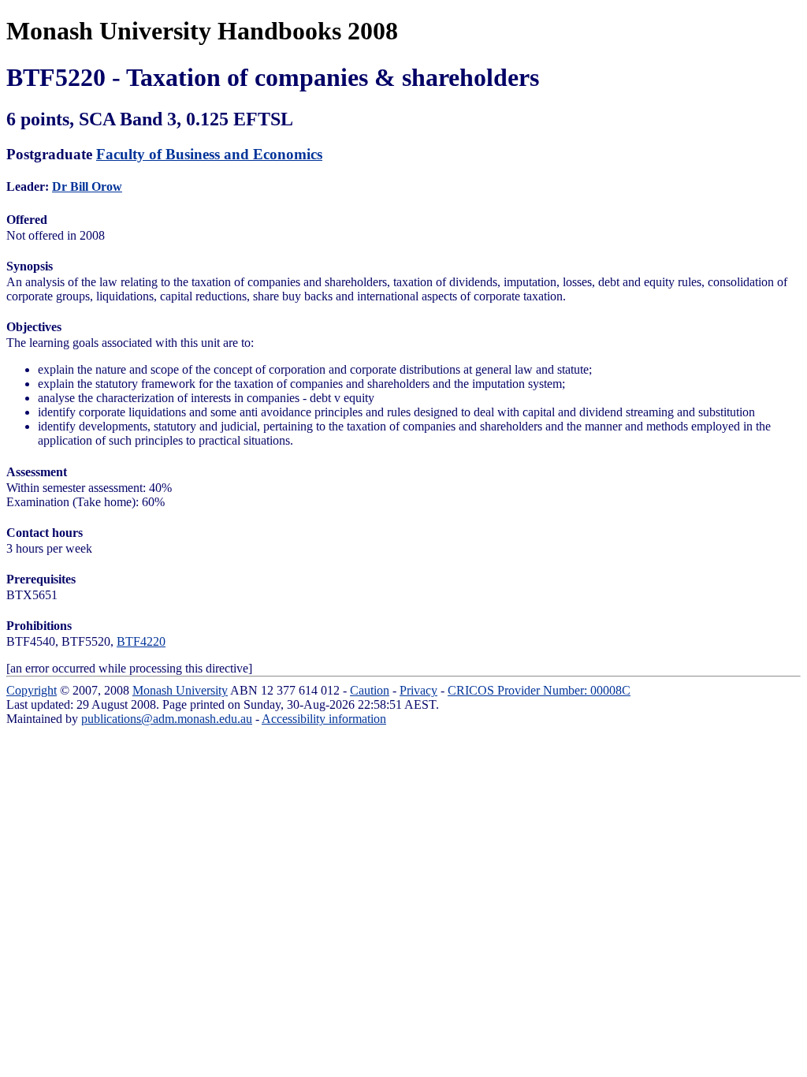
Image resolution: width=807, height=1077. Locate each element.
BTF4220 (141, 641)
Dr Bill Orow (87, 186)
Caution (369, 690)
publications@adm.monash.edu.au (166, 718)
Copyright (31, 690)
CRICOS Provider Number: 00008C (539, 690)
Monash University (180, 690)
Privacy (418, 690)
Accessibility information (324, 718)
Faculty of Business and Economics (209, 154)
